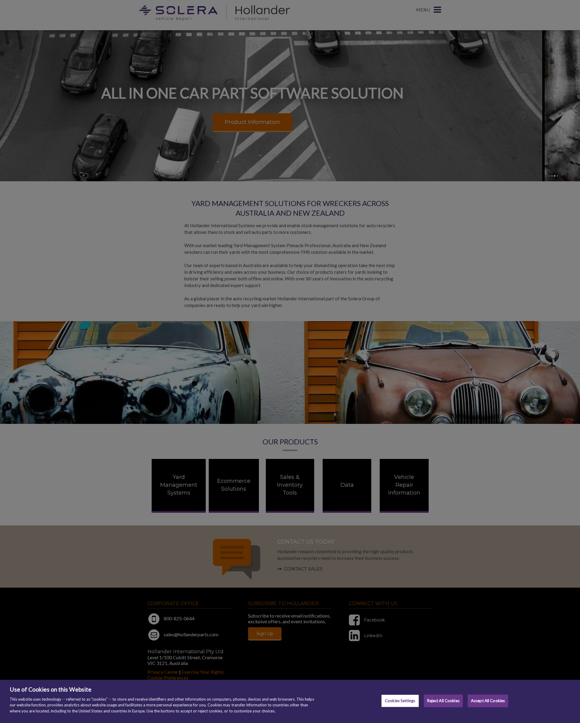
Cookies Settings (400, 700)
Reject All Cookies (443, 700)
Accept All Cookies (488, 700)
